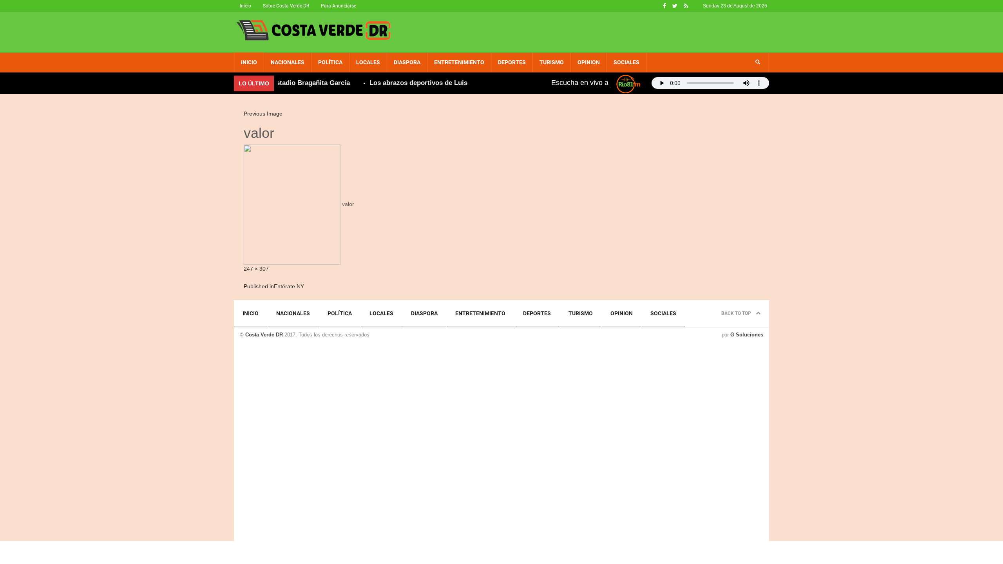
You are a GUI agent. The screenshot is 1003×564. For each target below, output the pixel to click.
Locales (368, 62)
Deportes (512, 62)
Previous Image (263, 113)
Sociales (626, 62)
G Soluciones (746, 335)
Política (330, 62)
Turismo (552, 62)
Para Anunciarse (338, 6)
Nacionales (287, 62)
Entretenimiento (459, 62)
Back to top (736, 313)
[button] (758, 62)
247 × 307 (256, 269)
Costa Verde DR (264, 335)
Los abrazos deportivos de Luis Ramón (421, 83)
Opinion (589, 62)
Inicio (245, 6)
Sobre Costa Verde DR (286, 6)
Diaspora (407, 62)
